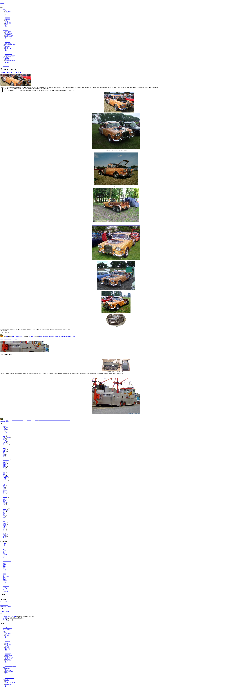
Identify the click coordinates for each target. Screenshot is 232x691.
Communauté (5, 57)
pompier (4, 579)
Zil (3, 538)
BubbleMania (5, 620)
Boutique (4, 61)
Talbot (4, 526)
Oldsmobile (5, 497)
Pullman (4, 506)
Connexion (5, 625)
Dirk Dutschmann (8, 36)
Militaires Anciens (8, 27)
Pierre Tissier (7, 42)
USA (4, 589)
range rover (5, 580)
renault (4, 581)
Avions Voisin (5, 432)
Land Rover (5, 477)
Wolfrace (4, 537)
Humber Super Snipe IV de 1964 (10, 72)
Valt (3, 533)
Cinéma (6, 21)
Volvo (4, 535)
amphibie (36, 420)
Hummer (4, 466)
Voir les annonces (8, 54)
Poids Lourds (7, 26)
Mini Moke (5, 492)
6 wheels (4, 545)
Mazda (4, 489)
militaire (4, 574)
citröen (4, 563)
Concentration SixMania (10, 60)
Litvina (4, 479)
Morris (4, 493)
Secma (4, 514)
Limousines (7, 15)
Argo (4, 430)
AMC (4, 428)
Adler (4, 426)
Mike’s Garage (8, 43)
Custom (4, 564)
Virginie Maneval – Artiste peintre (9, 616)
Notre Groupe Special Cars (5, 606)
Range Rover (5, 507)
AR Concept (5, 617)
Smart (4, 516)
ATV (6, 10)
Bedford (4, 435)
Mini (4, 491)
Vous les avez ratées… (9, 56)
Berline (4, 556)
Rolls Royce (5, 510)
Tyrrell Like (7, 18)
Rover (4, 511)
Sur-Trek (4, 524)
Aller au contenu (3, 1)
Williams (4, 536)
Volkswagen (5, 534)
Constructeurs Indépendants (10, 44)
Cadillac (4, 440)
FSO (4, 455)
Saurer (4, 513)
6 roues (4, 543)
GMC (4, 457)
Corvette (4, 445)
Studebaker (5, 522)
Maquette (4, 571)
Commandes (7, 63)
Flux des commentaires (7, 628)
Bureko (4, 439)
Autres (4, 45)
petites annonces (6, 576)
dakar (4, 565)
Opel (4, 498)
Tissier (4, 528)
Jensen (4, 472)
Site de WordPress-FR (7, 629)
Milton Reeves (8, 34)
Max (4, 488)
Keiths (4, 474)
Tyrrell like (5, 588)
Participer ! (7, 59)
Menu (2, 7)
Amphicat (5, 429)
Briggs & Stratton (6, 437)
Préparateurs (5, 30)
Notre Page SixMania (4, 601)
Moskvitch (5, 494)
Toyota (4, 529)
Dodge (4, 450)
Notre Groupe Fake (4, 605)
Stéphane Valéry (6, 586)
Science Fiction (8, 23)
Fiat (3, 453)
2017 (4, 552)
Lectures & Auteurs (9, 49)
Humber (33, 336)
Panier (6, 64)
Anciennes (7, 13)
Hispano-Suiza (6, 460)
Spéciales (7, 24)
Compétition (7, 17)
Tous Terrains (8, 11)
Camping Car (7, 19)
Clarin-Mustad (5, 444)
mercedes (4, 573)
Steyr (4, 521)
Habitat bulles (5, 618)
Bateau (40, 420)
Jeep (4, 470)
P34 (3, 575)
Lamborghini (5, 476)
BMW (4, 436)
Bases (4, 9)
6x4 (40, 336)
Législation (7, 46)
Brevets (6, 47)
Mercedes (5, 490)
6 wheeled (5, 544)
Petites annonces (6, 52)
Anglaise (43, 336)
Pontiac (4, 504)
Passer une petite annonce (10, 55)
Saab (4, 512)
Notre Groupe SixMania (5, 602)
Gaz (3, 456)
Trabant (4, 530)
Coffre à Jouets (8, 22)
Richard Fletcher (8, 33)
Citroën (4, 443)
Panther (4, 499)
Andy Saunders (8, 31)
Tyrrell (4, 531)
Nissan (4, 496)
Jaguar (4, 469)
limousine (5, 570)
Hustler (4, 467)
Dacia (4, 448)
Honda (4, 462)
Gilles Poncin (7, 39)
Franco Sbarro (8, 37)
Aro (3, 431)
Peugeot (4, 501)
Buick (4, 438)
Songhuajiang (5, 518)
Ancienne (5, 554)
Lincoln (4, 478)
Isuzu (4, 468)
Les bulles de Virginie (4, 611)
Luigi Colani (5, 484)
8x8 (3, 551)
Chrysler (4, 442)
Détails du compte (8, 62)
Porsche (4, 505)
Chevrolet (5, 441)
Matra (4, 487)
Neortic (4, 619)
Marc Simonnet (6, 66)
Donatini (4, 451)
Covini (4, 446)
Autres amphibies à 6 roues (8, 339)
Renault (4, 509)
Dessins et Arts (8, 48)
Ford (4, 454)
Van (6, 20)
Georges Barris (8, 38)
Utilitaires (7, 25)
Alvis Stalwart (5, 427)
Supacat (4, 523)
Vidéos (6, 50)
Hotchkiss (5, 463)
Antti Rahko (7, 32)
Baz (3, 433)
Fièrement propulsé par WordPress (11, 689)
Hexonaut (44, 420)
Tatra (4, 527)
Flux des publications (7, 627)
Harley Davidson (6, 458)
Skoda (4, 515)
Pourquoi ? (7, 58)
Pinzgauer (5, 502)
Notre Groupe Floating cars (5, 604)
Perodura (4, 500)
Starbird (4, 519)
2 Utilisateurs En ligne (4, 421)
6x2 (3, 546)
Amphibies (7, 12)
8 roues (4, 550)
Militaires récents (8, 29)
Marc (7, 336)
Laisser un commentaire (63, 336)
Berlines (6, 14)
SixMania (2, 3)
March (4, 486)
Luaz (4, 482)
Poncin (4, 503)
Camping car (5, 558)
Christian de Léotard (9, 35)
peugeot (4, 577)
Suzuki (4, 525)
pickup (50, 336)
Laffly (4, 475)
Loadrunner (5, 480)
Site (3, 583)
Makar (4, 485)
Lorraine (4, 481)
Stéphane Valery (8, 41)
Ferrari (4, 452)
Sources (6, 51)
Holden (4, 461)
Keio (4, 473)
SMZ (4, 517)
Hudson (4, 464)
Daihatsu (4, 449)
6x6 (3, 549)
